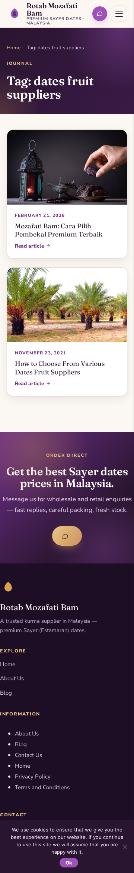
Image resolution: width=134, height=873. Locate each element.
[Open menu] (119, 14)
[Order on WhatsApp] (100, 14)
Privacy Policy (33, 776)
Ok (69, 863)
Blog (6, 693)
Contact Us (28, 755)
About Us (12, 678)
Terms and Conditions (42, 787)
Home (13, 47)
